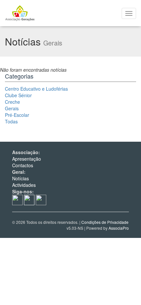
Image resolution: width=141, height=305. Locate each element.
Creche (12, 102)
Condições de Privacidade (105, 222)
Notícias (20, 178)
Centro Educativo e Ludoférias (36, 88)
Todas (11, 121)
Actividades (24, 185)
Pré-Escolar (17, 115)
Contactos (22, 165)
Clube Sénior (18, 95)
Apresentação (26, 158)
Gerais (12, 108)
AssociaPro (119, 228)
